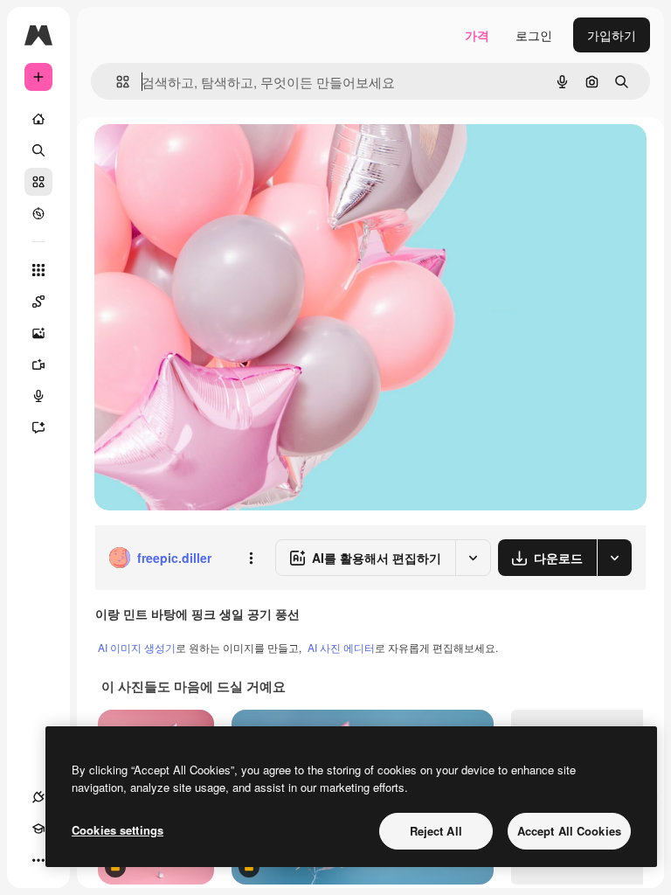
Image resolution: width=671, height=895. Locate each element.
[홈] (38, 119)
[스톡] (38, 182)
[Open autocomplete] (116, 81)
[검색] (38, 150)
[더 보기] (38, 860)
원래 (195, 157)
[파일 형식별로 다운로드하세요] (614, 557)
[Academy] (38, 829)
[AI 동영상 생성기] (38, 364)
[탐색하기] (38, 213)
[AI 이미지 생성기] (38, 333)
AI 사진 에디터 (341, 647)
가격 (477, 35)
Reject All (436, 830)
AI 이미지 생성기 (137, 647)
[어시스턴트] (38, 427)
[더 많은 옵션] (250, 557)
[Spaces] (38, 302)
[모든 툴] (38, 270)
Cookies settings (117, 830)
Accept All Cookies (569, 830)
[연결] (38, 797)
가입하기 (611, 35)
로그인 (533, 35)
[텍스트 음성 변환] (38, 396)
